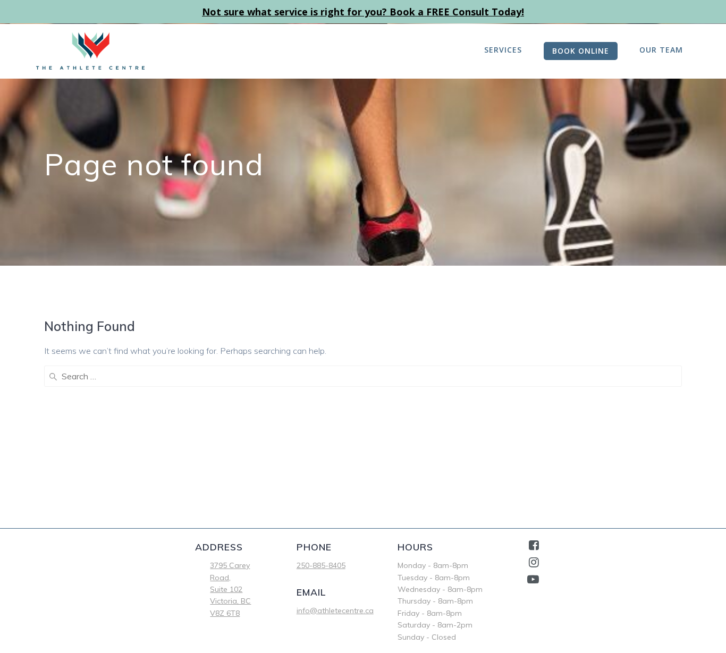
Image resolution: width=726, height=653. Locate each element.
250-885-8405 (321, 565)
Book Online (580, 51)
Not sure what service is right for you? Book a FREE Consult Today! (363, 11)
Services (503, 50)
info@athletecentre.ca (335, 610)
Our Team (661, 50)
